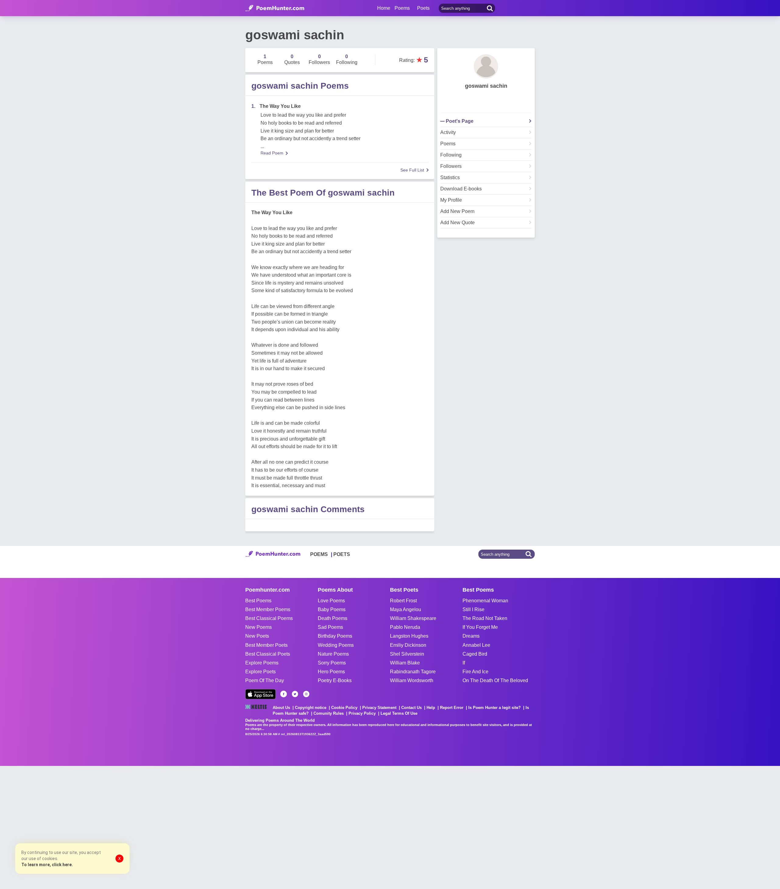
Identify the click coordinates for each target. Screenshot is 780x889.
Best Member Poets (266, 645)
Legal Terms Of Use (399, 713)
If (464, 662)
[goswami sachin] (486, 66)
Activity (448, 132)
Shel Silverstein (407, 654)
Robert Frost (403, 600)
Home (383, 8)
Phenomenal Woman (485, 600)
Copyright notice (310, 707)
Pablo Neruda (405, 627)
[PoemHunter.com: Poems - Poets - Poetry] (274, 8)
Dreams (471, 636)
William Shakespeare (413, 618)
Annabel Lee (476, 645)
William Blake (405, 662)
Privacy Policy (362, 713)
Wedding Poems (336, 645)
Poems (448, 143)
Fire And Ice (475, 671)
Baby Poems (332, 609)
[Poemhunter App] (260, 694)
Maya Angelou (405, 609)
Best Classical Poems (269, 618)
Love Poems (331, 600)
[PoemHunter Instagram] (306, 694)
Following (451, 155)
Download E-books (461, 188)
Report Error (451, 707)
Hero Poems (331, 671)
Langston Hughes (409, 636)
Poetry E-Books (335, 680)
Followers (451, 166)
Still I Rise (473, 609)
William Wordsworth (411, 680)
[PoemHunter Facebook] (283, 694)
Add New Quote (457, 222)
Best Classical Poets (267, 654)
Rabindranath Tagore (413, 671)
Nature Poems (333, 654)
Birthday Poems (335, 636)
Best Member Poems (267, 609)
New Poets (257, 636)
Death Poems (332, 618)
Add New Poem (457, 211)
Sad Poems (330, 627)
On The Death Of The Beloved (495, 680)
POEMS (319, 554)
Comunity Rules (329, 713)
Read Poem (272, 153)
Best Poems (258, 600)
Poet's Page (459, 121)
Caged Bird (475, 654)
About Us (281, 707)
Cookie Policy (344, 707)
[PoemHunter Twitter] (295, 694)
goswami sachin (486, 86)
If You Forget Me (480, 627)
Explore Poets (260, 671)
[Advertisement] (91, 827)
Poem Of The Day (264, 680)
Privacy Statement (379, 707)
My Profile (451, 200)
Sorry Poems (332, 662)
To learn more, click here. (47, 864)
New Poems (258, 627)
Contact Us (411, 707)
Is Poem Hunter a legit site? (494, 707)
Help (431, 707)
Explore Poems (261, 662)
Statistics (450, 177)
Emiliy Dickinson (408, 645)
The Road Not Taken (485, 618)
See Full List (412, 170)
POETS (341, 554)
